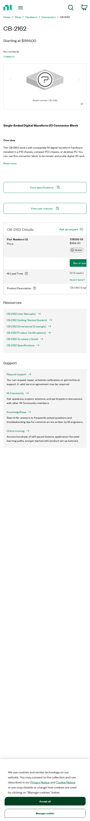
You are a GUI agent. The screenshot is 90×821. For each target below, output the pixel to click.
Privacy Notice (40, 782)
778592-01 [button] (8, 56)
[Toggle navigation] (21, 8)
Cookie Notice (65, 782)
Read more (10, 163)
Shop (18, 17)
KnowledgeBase (16, 412)
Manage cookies (45, 813)
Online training (15, 431)
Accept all (45, 801)
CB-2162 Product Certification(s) (26, 333)
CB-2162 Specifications (21, 345)
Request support (16, 374)
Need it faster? (77, 279)
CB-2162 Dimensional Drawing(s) (26, 326)
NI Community (15, 393)
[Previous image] (10, 80)
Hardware (31, 17)
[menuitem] (70, 8)
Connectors (48, 17)
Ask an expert (68, 229)
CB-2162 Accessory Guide (22, 339)
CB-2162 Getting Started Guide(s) (27, 320)
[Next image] (79, 80)
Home (7, 17)
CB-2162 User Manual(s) (21, 314)
